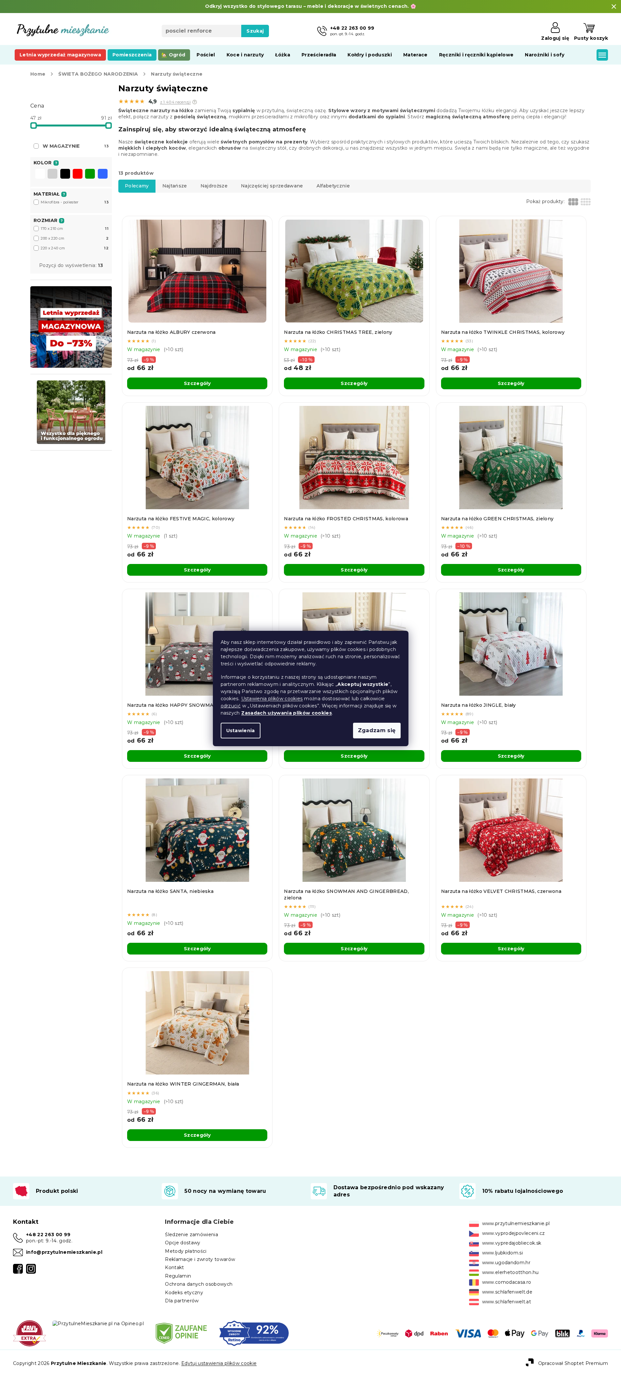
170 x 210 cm (75, 228)
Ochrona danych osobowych (198, 1284)
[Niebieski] (102, 174)
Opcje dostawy (182, 1243)
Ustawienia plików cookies (272, 699)
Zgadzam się (377, 730)
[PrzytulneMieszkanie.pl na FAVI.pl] (29, 1333)
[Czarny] (65, 174)
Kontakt (174, 1267)
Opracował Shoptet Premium (573, 1363)
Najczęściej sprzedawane (272, 186)
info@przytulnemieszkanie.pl (64, 1252)
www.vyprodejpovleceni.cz (513, 1233)
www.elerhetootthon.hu (510, 1272)
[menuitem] (60, 55)
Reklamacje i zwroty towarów (200, 1259)
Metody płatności (185, 1251)
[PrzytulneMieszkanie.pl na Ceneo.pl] (181, 1333)
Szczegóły (197, 383)
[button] (194, 102)
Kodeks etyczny (184, 1293)
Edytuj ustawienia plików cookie (219, 1363)
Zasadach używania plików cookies (286, 713)
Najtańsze (174, 186)
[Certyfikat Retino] (254, 1333)
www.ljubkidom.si (502, 1253)
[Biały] (40, 174)
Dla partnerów (182, 1301)
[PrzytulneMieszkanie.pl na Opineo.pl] (98, 1323)
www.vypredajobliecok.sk (511, 1243)
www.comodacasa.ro (506, 1282)
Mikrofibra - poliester (75, 202)
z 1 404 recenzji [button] (175, 102)
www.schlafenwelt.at (506, 1302)
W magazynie (76, 146)
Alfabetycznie (333, 186)
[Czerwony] (77, 174)
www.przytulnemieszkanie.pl (516, 1223)
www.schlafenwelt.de (507, 1292)
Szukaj (255, 31)
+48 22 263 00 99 (48, 1234)
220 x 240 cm (75, 248)
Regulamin (178, 1276)
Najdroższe (214, 186)
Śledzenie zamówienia (191, 1234)
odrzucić (231, 705)
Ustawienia (240, 730)
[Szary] (52, 174)
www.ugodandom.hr (506, 1263)
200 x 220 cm (75, 238)
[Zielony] (89, 174)
